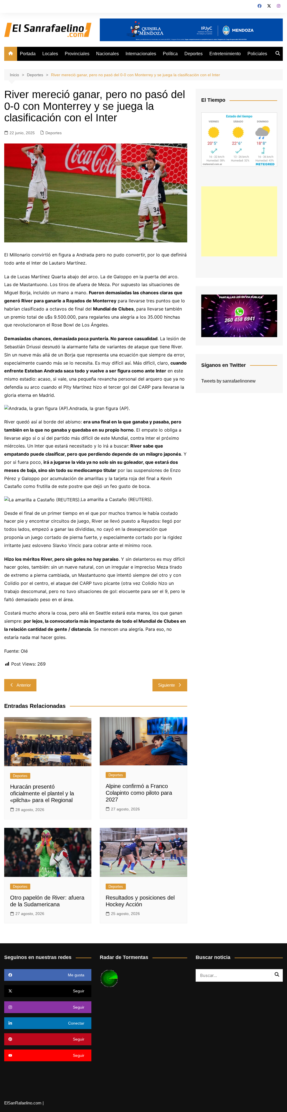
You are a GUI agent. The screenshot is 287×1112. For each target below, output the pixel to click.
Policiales (257, 53)
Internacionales (141, 53)
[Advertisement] (239, 221)
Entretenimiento (225, 53)
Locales (50, 53)
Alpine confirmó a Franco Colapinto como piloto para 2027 (139, 793)
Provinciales (77, 53)
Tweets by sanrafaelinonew (228, 381)
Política (170, 53)
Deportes (193, 53)
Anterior (24, 685)
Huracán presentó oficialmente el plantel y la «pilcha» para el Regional (42, 793)
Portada (28, 53)
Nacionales (107, 53)
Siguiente (166, 685)
